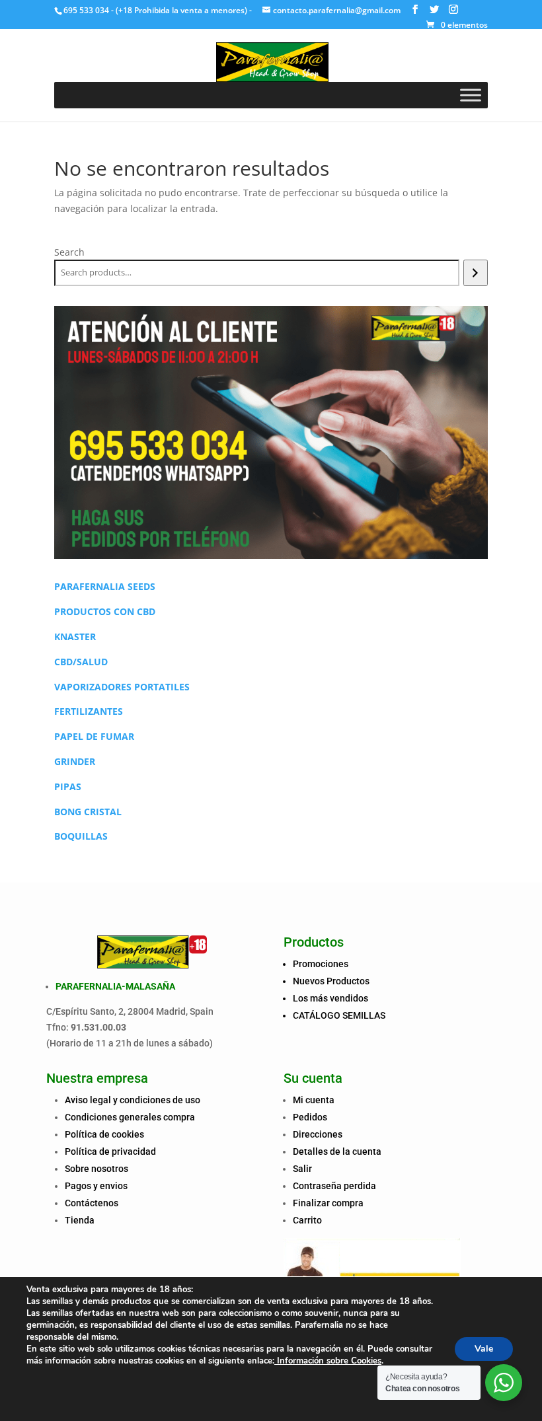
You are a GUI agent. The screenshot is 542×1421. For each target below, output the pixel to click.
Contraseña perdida (334, 1186)
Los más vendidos (330, 998)
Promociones (320, 964)
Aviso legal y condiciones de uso (132, 1100)
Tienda (80, 1220)
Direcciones (317, 1134)
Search (69, 252)
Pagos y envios (96, 1186)
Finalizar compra (328, 1203)
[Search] (475, 273)
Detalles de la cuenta (337, 1151)
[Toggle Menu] (470, 95)
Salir (302, 1168)
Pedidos (310, 1117)
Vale (484, 1348)
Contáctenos (91, 1203)
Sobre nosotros (96, 1168)
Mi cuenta (313, 1100)
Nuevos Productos (331, 981)
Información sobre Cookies (327, 1361)
